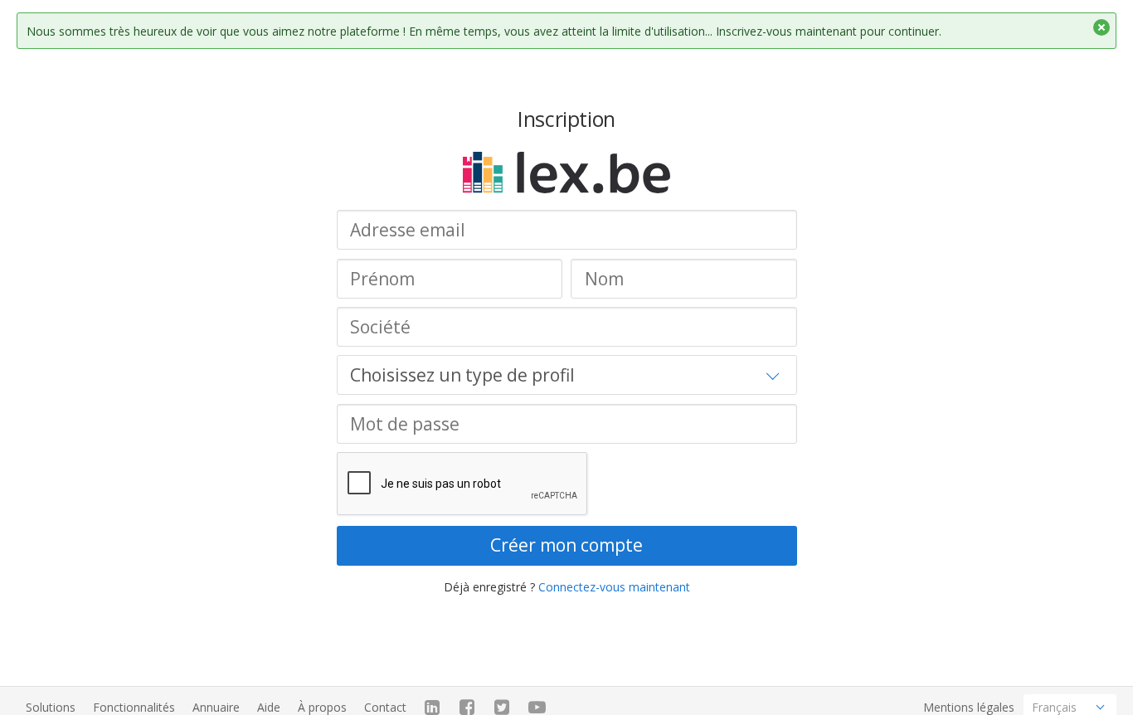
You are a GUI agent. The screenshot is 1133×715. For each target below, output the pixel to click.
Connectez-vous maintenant (614, 587)
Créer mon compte (566, 545)
